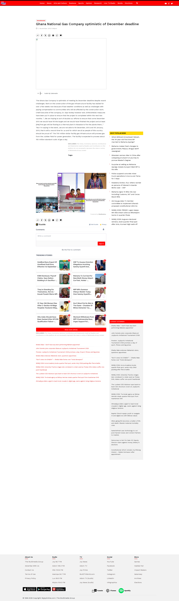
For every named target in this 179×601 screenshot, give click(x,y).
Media (120, 3)
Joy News (83, 562)
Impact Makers (140, 570)
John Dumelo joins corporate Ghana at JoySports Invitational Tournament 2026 (62, 348)
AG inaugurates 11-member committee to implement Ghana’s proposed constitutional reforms (125, 203)
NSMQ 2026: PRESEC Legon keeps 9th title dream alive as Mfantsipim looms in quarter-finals (126, 212)
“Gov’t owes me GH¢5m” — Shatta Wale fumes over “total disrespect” (59, 359)
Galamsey (138, 574)
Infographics (112, 582)
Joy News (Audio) (86, 582)
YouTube (110, 562)
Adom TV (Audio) (86, 578)
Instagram (111, 574)
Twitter (110, 570)
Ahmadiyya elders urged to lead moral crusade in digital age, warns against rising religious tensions (68, 381)
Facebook (111, 566)
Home (42, 3)
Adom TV (83, 566)
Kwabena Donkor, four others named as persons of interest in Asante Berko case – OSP (126, 185)
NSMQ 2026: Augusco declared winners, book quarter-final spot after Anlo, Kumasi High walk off (124, 221)
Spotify (127, 591)
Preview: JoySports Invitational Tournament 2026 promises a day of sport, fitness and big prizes (68, 352)
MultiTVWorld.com (87, 574)
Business (72, 3)
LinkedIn (110, 578)
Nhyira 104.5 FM (58, 582)
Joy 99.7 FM (57, 562)
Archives (137, 578)
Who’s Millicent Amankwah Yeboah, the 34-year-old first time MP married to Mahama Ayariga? (125, 139)
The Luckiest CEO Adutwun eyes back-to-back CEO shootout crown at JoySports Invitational (67, 373)
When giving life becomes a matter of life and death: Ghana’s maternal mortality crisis (125, 424)
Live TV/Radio (109, 3)
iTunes (113, 591)
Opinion (89, 3)
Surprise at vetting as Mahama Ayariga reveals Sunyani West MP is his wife (126, 166)
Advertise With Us (32, 566)
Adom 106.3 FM (58, 566)
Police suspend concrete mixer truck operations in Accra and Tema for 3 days (126, 176)
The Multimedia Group (34, 562)
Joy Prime (84, 570)
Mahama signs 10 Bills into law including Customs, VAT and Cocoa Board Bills (126, 194)
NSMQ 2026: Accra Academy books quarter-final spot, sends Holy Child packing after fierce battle (68, 363)
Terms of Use (30, 574)
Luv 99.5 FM (57, 578)
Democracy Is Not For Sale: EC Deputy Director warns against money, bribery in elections (125, 443)
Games (137, 562)
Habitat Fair (139, 566)
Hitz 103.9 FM (57, 570)
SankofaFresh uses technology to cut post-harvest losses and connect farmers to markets (125, 434)
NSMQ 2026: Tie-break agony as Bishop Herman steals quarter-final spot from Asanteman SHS (67, 377)
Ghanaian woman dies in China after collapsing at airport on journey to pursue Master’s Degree (126, 157)
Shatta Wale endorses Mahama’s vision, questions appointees (56, 356)
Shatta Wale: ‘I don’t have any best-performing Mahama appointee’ (58, 344)
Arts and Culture (60, 3)
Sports (81, 3)
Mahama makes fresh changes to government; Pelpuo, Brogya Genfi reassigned (125, 148)
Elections (128, 3)
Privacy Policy (30, 578)
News (49, 3)
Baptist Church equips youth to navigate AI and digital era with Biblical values (125, 416)
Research (98, 3)
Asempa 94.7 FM (59, 574)
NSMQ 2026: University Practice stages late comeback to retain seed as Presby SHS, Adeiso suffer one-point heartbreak (125, 378)
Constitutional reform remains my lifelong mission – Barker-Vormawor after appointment (126, 453)
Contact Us (29, 570)
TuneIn (100, 591)
